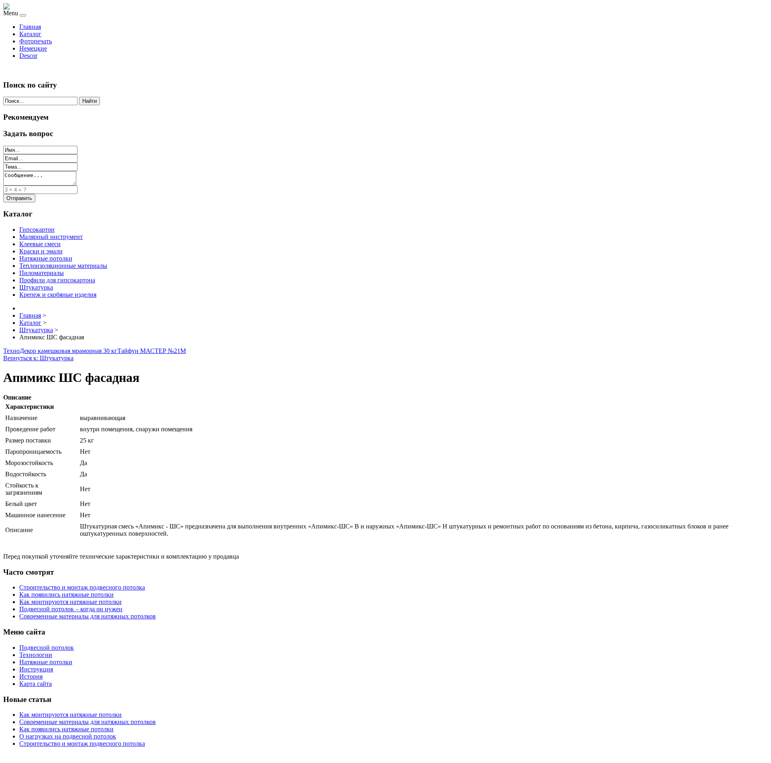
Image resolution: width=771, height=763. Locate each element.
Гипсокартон (37, 229)
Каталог (30, 34)
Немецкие (33, 48)
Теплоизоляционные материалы (63, 265)
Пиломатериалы (41, 272)
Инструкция (36, 669)
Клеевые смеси (40, 244)
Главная (30, 26)
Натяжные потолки (45, 258)
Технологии (35, 654)
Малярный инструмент (51, 236)
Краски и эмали (41, 251)
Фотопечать (35, 41)
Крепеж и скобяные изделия (57, 294)
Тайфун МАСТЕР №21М (151, 350)
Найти (89, 101)
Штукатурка (36, 287)
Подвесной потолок (46, 647)
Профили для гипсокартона (57, 280)
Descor (28, 55)
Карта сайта (35, 683)
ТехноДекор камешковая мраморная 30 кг (60, 350)
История (31, 676)
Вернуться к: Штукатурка (38, 358)
